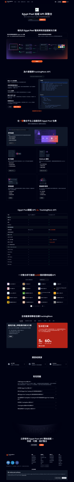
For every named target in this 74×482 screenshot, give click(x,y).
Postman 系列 (52, 242)
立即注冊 (59, 1)
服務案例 (60, 459)
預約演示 (64, 1)
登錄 (55, 1)
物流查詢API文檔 (43, 457)
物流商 (19, 1)
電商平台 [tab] (39, 320)
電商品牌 (51, 462)
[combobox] (43, 280)
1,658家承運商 (52, 229)
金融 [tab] (53, 320)
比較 (41, 463)
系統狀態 (60, 465)
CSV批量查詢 (52, 459)
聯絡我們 (60, 457)
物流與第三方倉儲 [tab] (28, 320)
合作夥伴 (60, 462)
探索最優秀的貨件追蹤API (37, 110)
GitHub (51, 239)
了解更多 (10, 336)
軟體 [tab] (35, 320)
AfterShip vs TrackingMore (45, 465)
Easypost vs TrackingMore (45, 466)
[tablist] (37, 321)
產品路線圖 (60, 460)
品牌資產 (42, 462)
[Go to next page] (44, 306)
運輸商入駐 (60, 463)
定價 (32, 1)
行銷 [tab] (49, 320)
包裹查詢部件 (52, 457)
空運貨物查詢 (34, 457)
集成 (32, 463)
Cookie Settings (58, 477)
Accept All (64, 477)
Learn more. (24, 475)
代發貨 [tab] (45, 320)
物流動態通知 (34, 462)
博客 (41, 459)
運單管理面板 (34, 459)
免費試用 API (42, 19)
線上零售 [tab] (21, 320)
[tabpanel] (37, 335)
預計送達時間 (52, 460)
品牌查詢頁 (33, 460)
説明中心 (42, 460)
